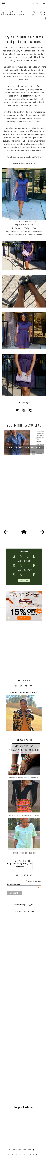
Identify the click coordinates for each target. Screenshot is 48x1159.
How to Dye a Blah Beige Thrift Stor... (24, 448)
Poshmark (19, 866)
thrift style (25, 403)
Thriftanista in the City (20, 1150)
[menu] (3, 3)
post (25, 96)
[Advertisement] (24, 495)
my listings (24, 863)
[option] (24, 441)
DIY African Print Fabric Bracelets (24, 777)
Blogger (29, 904)
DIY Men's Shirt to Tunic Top (24, 852)
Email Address (23, 884)
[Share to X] (17, 410)
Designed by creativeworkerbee (24, 1154)
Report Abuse (24, 1107)
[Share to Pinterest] (31, 410)
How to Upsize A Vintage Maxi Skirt (24, 815)
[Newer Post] (5, 532)
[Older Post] (42, 532)
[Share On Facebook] (24, 410)
